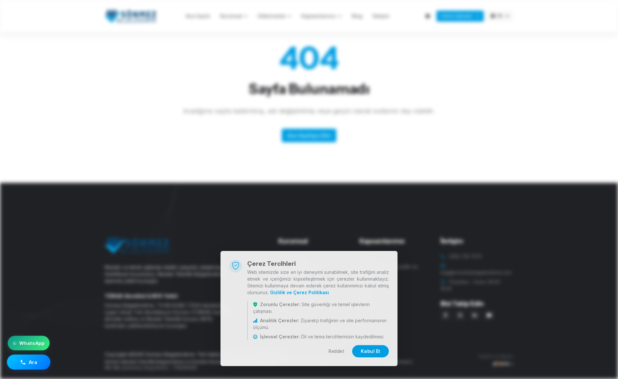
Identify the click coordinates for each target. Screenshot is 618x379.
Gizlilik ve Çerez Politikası (299, 292)
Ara (33, 362)
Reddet (336, 351)
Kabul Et (370, 351)
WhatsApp (31, 343)
